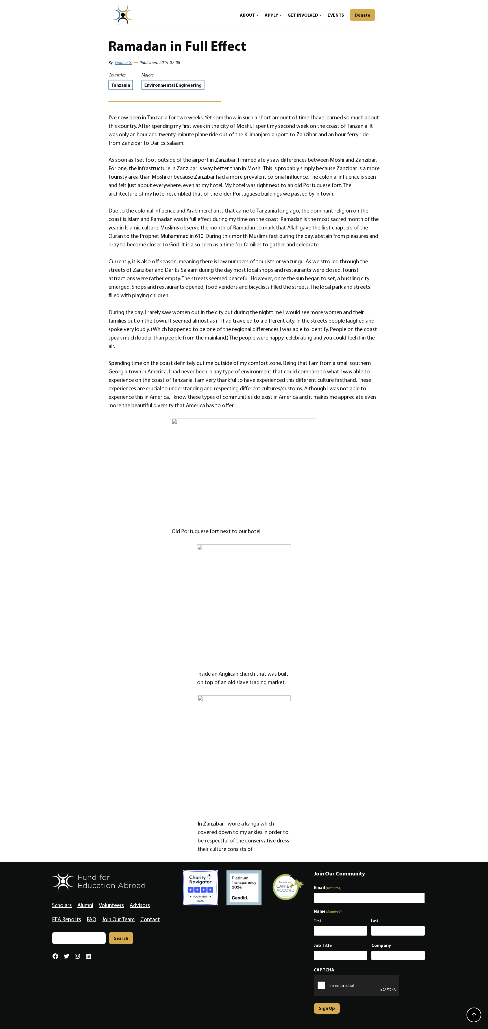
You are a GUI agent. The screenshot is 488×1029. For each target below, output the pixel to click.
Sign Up (327, 1008)
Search (121, 938)
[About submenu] (257, 15)
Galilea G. (123, 62)
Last (374, 920)
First (317, 920)
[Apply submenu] (280, 15)
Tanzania (120, 85)
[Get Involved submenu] (320, 15)
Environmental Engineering (173, 85)
